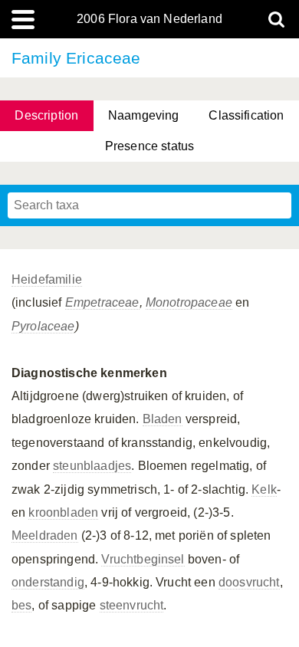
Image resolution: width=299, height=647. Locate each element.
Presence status (149, 146)
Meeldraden (45, 535)
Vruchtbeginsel (142, 559)
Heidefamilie (47, 279)
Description (46, 115)
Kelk (264, 489)
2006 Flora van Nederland (149, 19)
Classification (246, 115)
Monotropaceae (189, 302)
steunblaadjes (92, 465)
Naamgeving (143, 115)
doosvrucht (249, 582)
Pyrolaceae (43, 326)
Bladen (162, 418)
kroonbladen (63, 512)
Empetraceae (102, 302)
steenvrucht (132, 605)
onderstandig (48, 582)
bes (21, 605)
